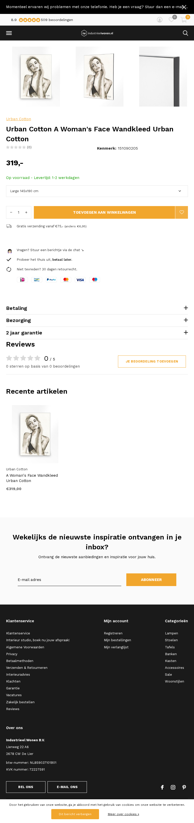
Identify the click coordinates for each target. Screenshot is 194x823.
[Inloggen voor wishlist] (181, 212)
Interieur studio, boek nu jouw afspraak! (38, 640)
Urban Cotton (18, 119)
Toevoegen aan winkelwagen (104, 212)
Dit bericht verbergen (75, 814)
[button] (10, 33)
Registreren (113, 633)
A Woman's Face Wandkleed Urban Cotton (32, 478)
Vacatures (14, 695)
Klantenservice (18, 633)
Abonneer (151, 579)
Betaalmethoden (19, 661)
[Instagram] (173, 787)
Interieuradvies (18, 674)
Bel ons (25, 787)
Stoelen (171, 640)
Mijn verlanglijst (116, 647)
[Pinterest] (184, 787)
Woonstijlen (174, 681)
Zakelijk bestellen (20, 702)
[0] (183, 20)
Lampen (171, 633)
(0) (29, 147)
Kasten (170, 661)
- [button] (11, 212)
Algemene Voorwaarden (25, 647)
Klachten (13, 681)
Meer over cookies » (123, 814)
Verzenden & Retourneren (26, 668)
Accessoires (174, 668)
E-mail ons (67, 787)
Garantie (13, 688)
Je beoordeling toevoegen (152, 361)
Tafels (170, 647)
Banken (171, 654)
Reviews (12, 709)
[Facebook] (162, 787)
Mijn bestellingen (117, 640)
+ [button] (26, 212)
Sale (168, 674)
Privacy (11, 654)
